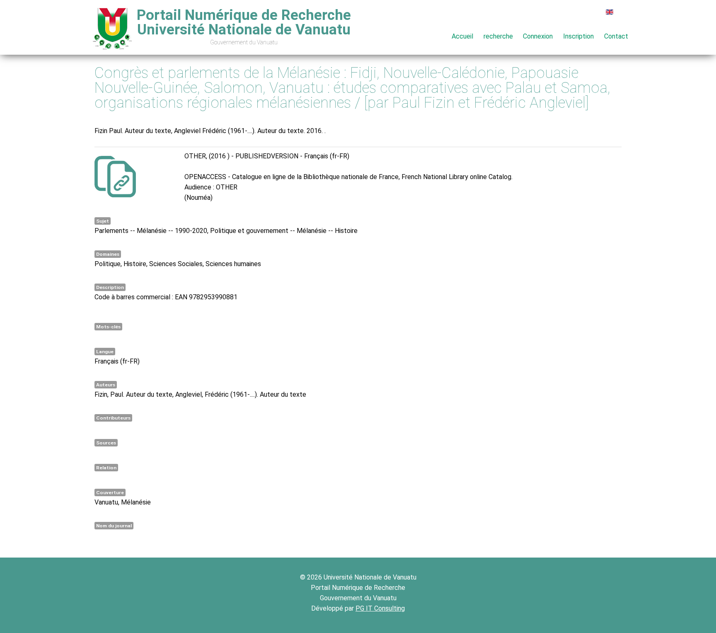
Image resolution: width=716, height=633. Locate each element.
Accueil (462, 36)
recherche (498, 36)
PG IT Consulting (380, 608)
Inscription (578, 36)
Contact (616, 36)
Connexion (538, 36)
